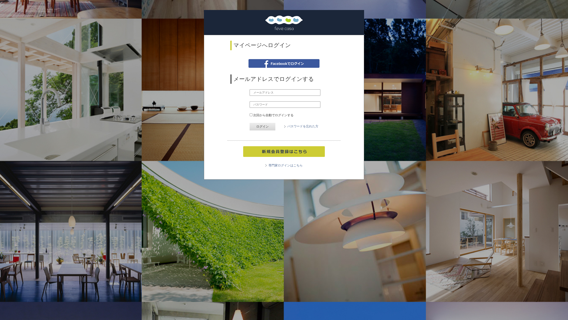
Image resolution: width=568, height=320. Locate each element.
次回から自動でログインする (273, 115)
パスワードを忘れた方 (302, 126)
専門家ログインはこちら (285, 165)
